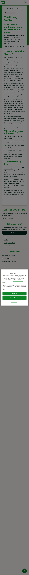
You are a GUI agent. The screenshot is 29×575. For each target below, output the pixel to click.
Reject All (14, 293)
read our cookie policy (18, 281)
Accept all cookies (14, 297)
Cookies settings (14, 302)
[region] (14, 287)
